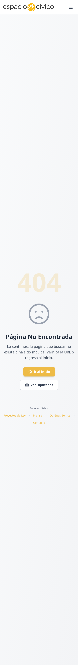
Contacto (39, 423)
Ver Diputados (42, 385)
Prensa (37, 415)
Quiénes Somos (60, 415)
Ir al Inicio (42, 371)
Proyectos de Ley (14, 415)
